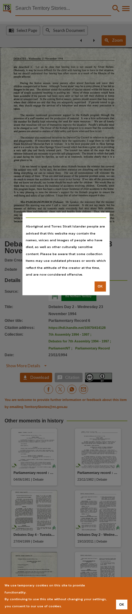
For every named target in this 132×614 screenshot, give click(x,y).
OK (100, 286)
